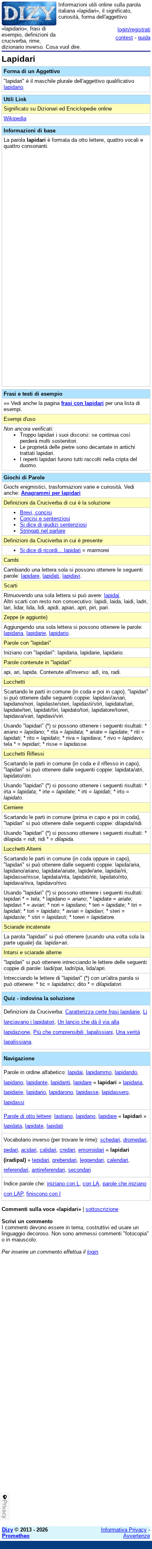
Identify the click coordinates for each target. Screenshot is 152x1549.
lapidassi (14, 1102)
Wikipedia (15, 118)
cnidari (67, 1150)
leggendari (92, 1160)
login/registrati (134, 29)
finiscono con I (43, 1194)
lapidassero (115, 1092)
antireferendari (48, 1170)
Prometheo (16, 1536)
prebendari (64, 1160)
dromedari (134, 1140)
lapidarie (36, 633)
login (92, 1252)
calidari (48, 1150)
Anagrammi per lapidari (51, 493)
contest (124, 38)
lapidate (34, 1126)
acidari (28, 1150)
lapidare (30, 576)
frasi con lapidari (82, 403)
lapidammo (98, 1072)
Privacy (5, 1509)
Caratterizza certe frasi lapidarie (102, 1012)
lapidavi (71, 576)
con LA (91, 1184)
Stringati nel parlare (42, 531)
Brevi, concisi (36, 512)
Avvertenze (136, 1536)
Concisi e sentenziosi (45, 519)
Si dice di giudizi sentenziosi (53, 525)
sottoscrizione (102, 1209)
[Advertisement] (76, 1444)
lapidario (13, 87)
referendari (16, 1170)
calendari (117, 1160)
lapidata (13, 1126)
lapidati (51, 576)
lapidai (111, 595)
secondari (79, 1170)
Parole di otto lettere (27, 1116)
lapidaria (13, 633)
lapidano (13, 1082)
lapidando (126, 1072)
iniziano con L (63, 1184)
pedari (11, 1150)
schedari (110, 1140)
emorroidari (91, 1150)
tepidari (40, 1160)
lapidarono (61, 1092)
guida (144, 38)
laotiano (63, 1116)
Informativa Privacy (124, 1530)
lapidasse (87, 1092)
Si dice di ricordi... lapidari (50, 550)
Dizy (7, 1530)
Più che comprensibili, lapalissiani (73, 1032)
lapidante (36, 1082)
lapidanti (60, 1082)
